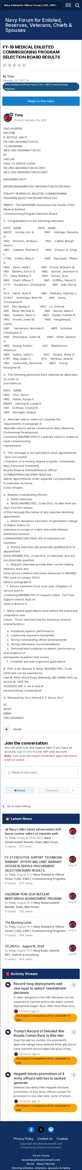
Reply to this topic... (25, 772)
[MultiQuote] (6, 729)
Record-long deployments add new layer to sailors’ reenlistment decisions (40, 988)
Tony (10, 76)
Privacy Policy (23, 1138)
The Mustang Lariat (18, 922)
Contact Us (45, 1138)
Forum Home (41, 1155)
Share (20, 790)
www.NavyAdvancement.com (41, 1159)
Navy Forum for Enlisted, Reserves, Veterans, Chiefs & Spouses (38, 25)
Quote (17, 729)
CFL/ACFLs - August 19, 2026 (24, 946)
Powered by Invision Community (41, 1147)
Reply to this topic (41, 101)
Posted (31, 120)
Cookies (62, 1138)
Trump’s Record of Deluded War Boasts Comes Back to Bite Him (39, 1033)
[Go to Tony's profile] (8, 118)
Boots (30, 1163)
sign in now (24, 751)
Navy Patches (46, 1163)
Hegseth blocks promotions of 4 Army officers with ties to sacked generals (40, 1078)
